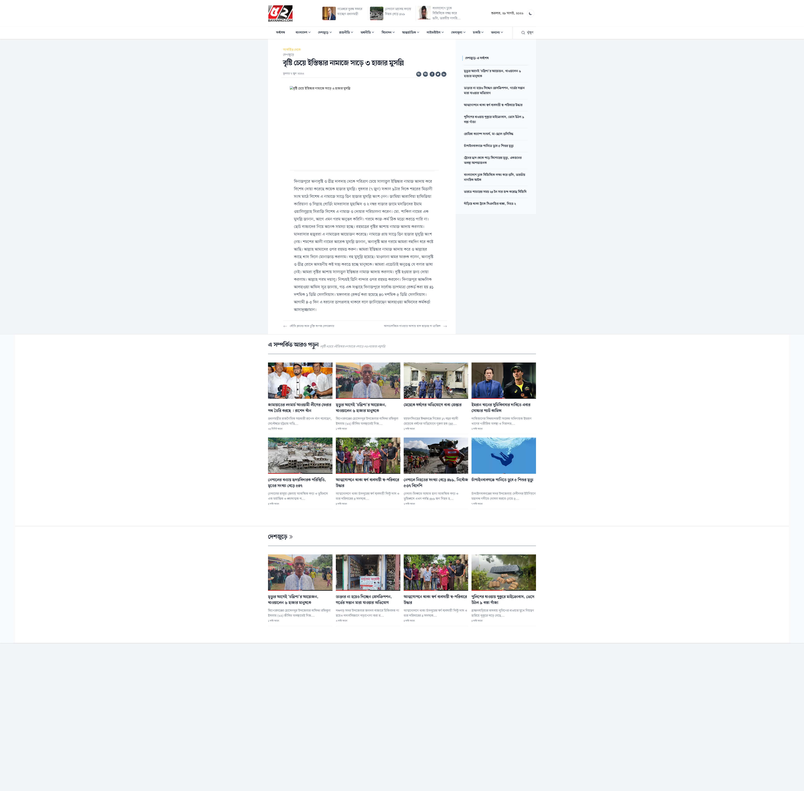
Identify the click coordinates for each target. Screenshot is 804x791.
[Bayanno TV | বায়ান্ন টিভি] (280, 13)
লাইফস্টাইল (436, 33)
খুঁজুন (530, 32)
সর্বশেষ (280, 32)
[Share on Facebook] (432, 74)
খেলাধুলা (459, 33)
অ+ (426, 74)
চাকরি (479, 33)
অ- (419, 74)
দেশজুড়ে (326, 33)
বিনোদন (389, 33)
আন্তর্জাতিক (412, 33)
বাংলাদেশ (304, 33)
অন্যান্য (498, 33)
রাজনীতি (347, 33)
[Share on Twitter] (438, 74)
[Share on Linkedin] (443, 74)
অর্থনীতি (369, 33)
